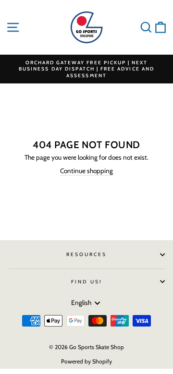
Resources (86, 254)
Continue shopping (86, 171)
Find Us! (86, 282)
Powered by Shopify (86, 361)
